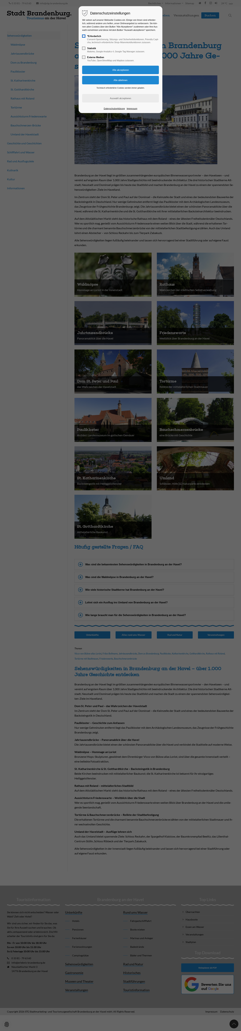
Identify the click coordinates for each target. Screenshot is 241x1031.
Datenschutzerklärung (114, 108)
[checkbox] (83, 36)
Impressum (132, 108)
